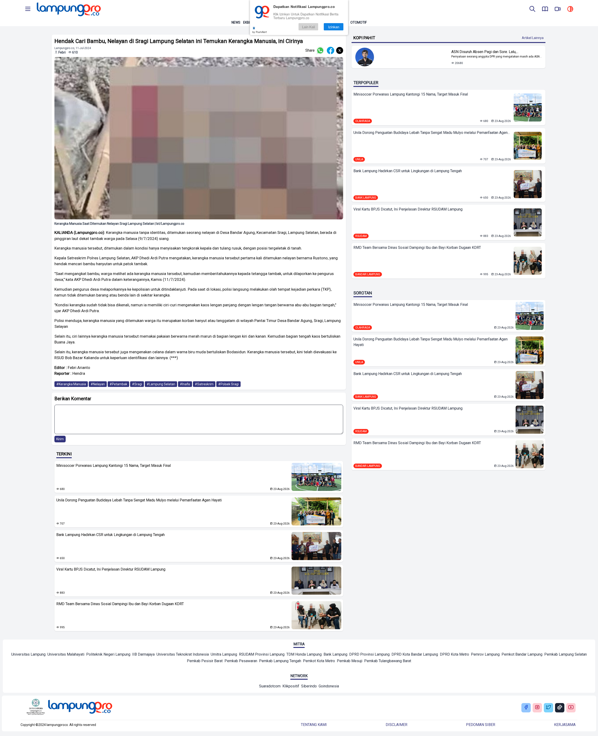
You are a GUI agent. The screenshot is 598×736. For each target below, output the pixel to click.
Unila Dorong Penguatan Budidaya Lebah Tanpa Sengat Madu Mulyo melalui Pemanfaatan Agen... (431, 132)
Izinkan (333, 26)
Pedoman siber (480, 724)
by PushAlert (259, 32)
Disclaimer (396, 724)
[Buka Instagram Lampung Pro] (537, 707)
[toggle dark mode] (570, 9)
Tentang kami (314, 724)
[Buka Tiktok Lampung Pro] (559, 707)
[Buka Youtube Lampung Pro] (571, 707)
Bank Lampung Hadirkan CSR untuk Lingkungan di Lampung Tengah (110, 534)
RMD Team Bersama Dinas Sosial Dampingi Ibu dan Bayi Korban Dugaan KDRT (120, 604)
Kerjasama (565, 724)
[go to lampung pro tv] (557, 9)
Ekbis (247, 22)
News (235, 22)
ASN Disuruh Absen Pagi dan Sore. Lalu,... (484, 52)
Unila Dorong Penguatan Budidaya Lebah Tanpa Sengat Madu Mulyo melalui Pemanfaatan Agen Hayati (139, 500)
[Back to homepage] (68, 9)
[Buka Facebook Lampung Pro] (526, 707)
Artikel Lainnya (533, 38)
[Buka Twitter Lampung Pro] (548, 707)
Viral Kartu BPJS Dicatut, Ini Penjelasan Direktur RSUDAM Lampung (110, 569)
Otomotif (358, 22)
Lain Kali (308, 26)
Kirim (60, 439)
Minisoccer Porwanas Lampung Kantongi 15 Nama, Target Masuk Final (113, 465)
